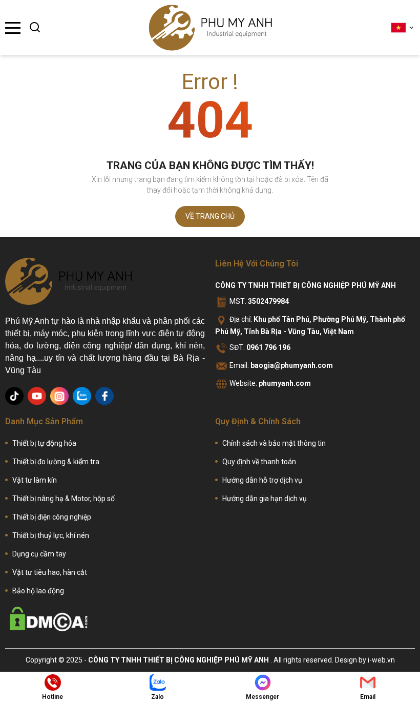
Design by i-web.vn (365, 660)
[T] (14, 396)
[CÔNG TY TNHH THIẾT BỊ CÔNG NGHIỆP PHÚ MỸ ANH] (210, 27)
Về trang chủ (210, 216)
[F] (104, 396)
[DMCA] (48, 619)
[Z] (82, 396)
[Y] (37, 396)
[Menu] (12, 28)
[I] (59, 396)
